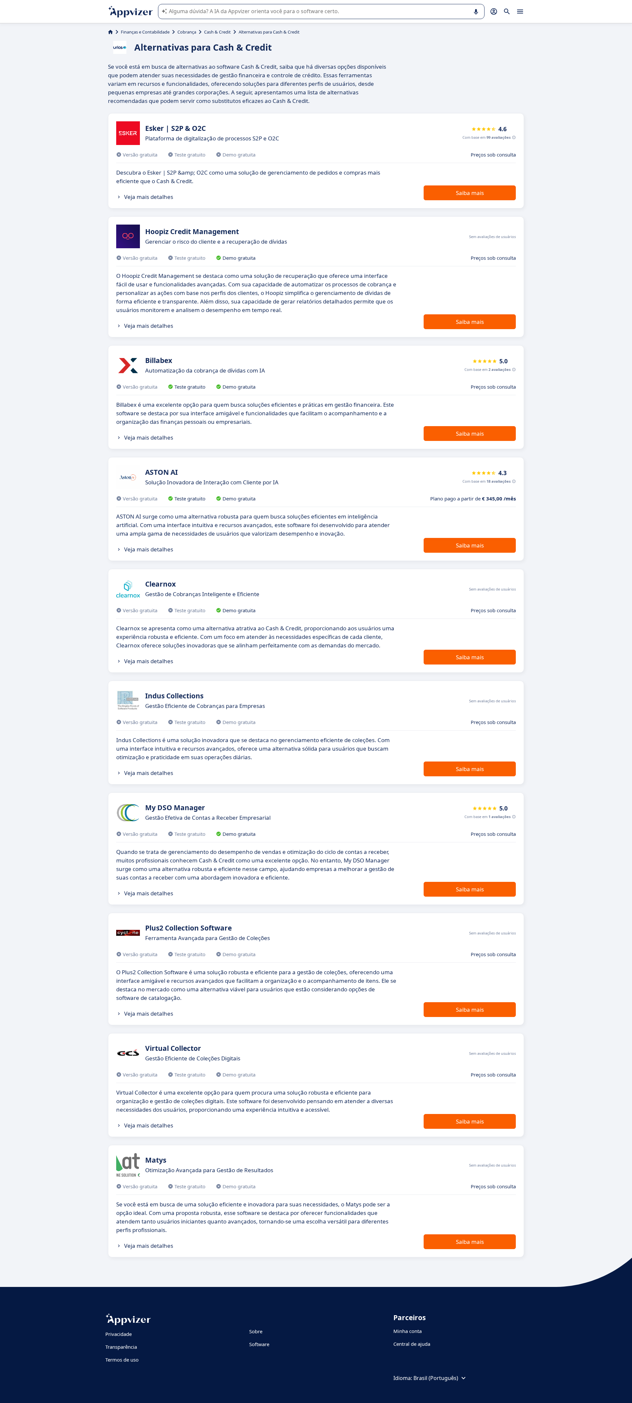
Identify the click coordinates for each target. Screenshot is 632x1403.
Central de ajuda (411, 1344)
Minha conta (407, 1331)
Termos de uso (122, 1359)
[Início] (110, 32)
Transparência (121, 1346)
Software (259, 1344)
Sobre (255, 1331)
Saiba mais (470, 193)
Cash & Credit (217, 32)
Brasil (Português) (435, 1378)
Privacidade (118, 1334)
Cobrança (186, 32)
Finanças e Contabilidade (145, 32)
